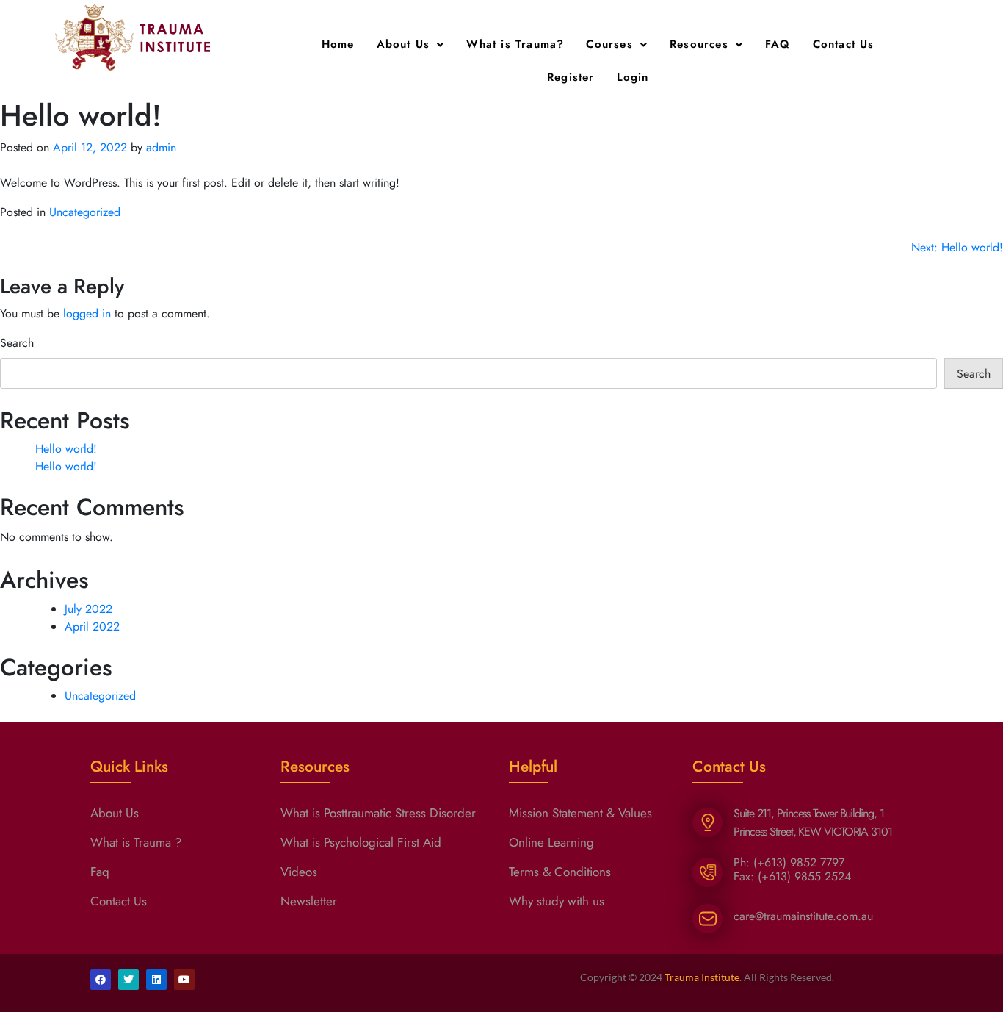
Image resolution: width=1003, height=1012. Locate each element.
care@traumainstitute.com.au (803, 916)
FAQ (778, 44)
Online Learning (551, 842)
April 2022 (92, 626)
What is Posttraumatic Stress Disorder (378, 813)
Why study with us (556, 901)
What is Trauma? (515, 44)
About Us (403, 44)
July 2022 (88, 608)
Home (338, 44)
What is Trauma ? (135, 842)
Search (17, 342)
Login (633, 77)
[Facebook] (100, 979)
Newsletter (308, 901)
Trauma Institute (702, 977)
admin (161, 147)
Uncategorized (84, 212)
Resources (699, 44)
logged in (87, 313)
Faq (99, 871)
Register (571, 77)
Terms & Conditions (560, 871)
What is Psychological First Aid (360, 842)
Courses (609, 44)
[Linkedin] (156, 979)
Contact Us (844, 44)
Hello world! (66, 448)
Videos (298, 871)
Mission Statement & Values (580, 813)
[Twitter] (128, 979)
